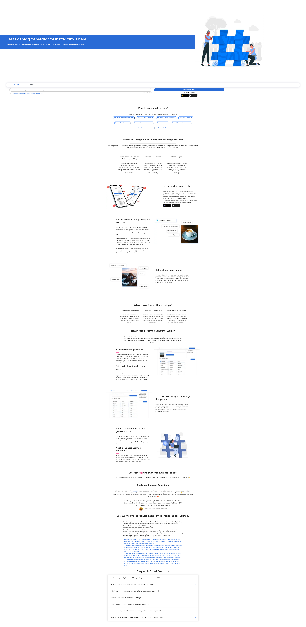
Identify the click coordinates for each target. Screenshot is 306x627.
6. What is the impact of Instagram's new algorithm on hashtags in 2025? (136, 611)
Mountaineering (16, 93)
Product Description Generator (181, 123)
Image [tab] (32, 85)
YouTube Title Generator (145, 117)
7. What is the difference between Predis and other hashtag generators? (136, 617)
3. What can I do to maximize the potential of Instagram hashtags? (134, 591)
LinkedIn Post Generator (122, 123)
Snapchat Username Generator (144, 128)
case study (135, 491)
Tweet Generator (162, 123)
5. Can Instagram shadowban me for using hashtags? (129, 604)
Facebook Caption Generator (166, 117)
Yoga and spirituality (37, 93)
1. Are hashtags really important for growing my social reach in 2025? (134, 578)
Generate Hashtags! (189, 90)
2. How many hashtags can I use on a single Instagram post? (132, 584)
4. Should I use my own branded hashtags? (125, 598)
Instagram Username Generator (123, 117)
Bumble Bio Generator (164, 128)
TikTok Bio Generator (186, 117)
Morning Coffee (25, 93)
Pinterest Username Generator (143, 123)
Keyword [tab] (16, 85)
